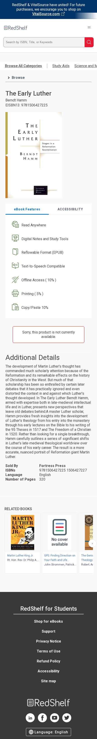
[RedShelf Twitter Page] (66, 721)
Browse (18, 77)
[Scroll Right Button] (92, 543)
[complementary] (48, 535)
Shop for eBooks (48, 621)
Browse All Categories (23, 66)
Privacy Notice (48, 641)
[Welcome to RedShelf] (15, 27)
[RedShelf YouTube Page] (54, 721)
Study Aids (60, 66)
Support (48, 631)
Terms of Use (48, 651)
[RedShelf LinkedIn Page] (30, 721)
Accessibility (48, 671)
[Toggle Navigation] (89, 28)
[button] (48, 225)
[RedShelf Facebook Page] (42, 721)
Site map (48, 681)
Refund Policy (48, 661)
